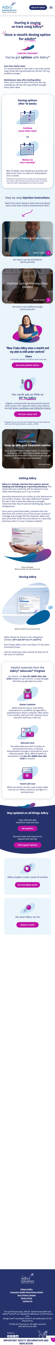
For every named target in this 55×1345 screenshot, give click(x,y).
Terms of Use (26, 1298)
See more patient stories (27, 365)
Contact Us (27, 1301)
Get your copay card (27, 414)
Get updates (27, 828)
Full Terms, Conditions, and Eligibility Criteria (29, 408)
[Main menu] (51, 7)
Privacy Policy (26, 1289)
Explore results (27, 925)
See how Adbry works (27, 885)
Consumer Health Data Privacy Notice (26, 1292)
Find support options (27, 845)
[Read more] (53, 1340)
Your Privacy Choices (26, 1295)
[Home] (9, 7)
